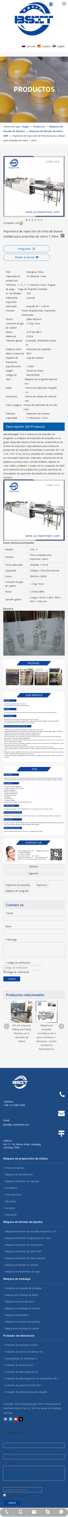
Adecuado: (11, 306)
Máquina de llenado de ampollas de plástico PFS (31, 1231)
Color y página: (14, 405)
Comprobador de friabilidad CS (21, 1358)
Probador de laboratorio (18, 1335)
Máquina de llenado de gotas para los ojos (28, 1238)
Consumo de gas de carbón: (15, 325)
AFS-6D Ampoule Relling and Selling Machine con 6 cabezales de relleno (21, 1033)
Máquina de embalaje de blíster (21, 1294)
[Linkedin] (11, 1419)
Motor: (9, 332)
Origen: (9, 370)
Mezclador (10, 1201)
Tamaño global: (14, 340)
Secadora (10, 1208)
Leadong (56, 1408)
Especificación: (13, 366)
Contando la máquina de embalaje (23, 1288)
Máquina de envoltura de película (22, 1321)
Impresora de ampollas (17, 884)
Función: (10, 310)
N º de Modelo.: (14, 293)
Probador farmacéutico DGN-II (21, 1345)
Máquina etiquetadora (17, 1314)
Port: (8, 271)
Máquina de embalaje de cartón (22, 1328)
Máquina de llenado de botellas (21, 1264)
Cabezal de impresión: (11, 300)
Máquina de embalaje (17, 1279)
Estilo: (9, 387)
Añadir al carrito (25, 257)
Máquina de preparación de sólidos (25, 1158)
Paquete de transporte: (12, 360)
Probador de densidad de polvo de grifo (26, 1392)
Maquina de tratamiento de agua (22, 1271)
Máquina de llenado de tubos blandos (25, 1258)
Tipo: (8, 379)
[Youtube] (16, 1419)
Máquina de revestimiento (19, 1174)
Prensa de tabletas (15, 1167)
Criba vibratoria (13, 1194)
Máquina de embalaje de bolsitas (22, 1308)
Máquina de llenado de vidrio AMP (23, 1251)
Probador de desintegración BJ (21, 1371)
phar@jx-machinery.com (16, 1124)
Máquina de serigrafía (17, 890)
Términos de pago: (11, 287)
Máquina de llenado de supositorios (24, 1244)
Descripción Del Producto (25, 426)
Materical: (11, 336)
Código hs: (11, 374)
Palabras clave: (14, 349)
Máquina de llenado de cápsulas (22, 1181)
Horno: (9, 319)
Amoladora (11, 1187)
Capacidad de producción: (13, 278)
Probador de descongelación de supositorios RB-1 (32, 1378)
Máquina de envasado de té (20, 1301)
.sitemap (7, 1412)
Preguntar (24, 249)
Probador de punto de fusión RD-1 (23, 1385)
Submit (12, 978)
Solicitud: (10, 413)
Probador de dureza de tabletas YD (24, 1351)
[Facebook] (5, 1419)
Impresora (41, 884)
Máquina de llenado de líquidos (23, 1222)
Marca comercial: (15, 353)
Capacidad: (11, 417)
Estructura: (11, 396)
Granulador (11, 1214)
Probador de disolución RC (19, 1365)
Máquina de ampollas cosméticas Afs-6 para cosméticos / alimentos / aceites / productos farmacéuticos (46, 1037)
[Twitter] (21, 1419)
